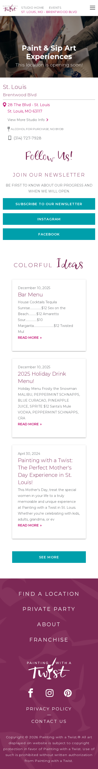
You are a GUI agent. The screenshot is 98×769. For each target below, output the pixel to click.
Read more (28, 337)
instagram (50, 692)
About (49, 624)
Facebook (49, 234)
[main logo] (10, 6)
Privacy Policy (49, 709)
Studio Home (32, 7)
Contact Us (49, 721)
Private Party (49, 609)
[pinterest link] (68, 692)
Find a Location (49, 594)
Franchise (49, 640)
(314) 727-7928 (27, 138)
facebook (30, 692)
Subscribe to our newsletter (48, 204)
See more (49, 557)
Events (55, 7)
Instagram (49, 219)
